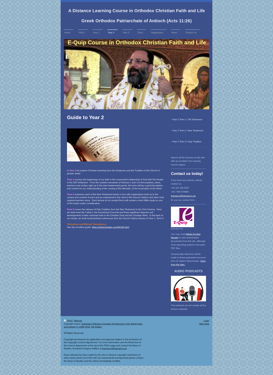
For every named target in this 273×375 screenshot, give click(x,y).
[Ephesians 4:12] (182, 217)
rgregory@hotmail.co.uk (184, 196)
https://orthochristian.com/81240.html (110, 227)
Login (206, 320)
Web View (204, 324)
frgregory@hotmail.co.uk (114, 348)
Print (70, 320)
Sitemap (78, 320)
